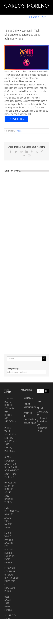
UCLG (39, 431)
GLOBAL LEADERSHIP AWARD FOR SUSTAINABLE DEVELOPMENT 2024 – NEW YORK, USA (11, 467)
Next (44, 17)
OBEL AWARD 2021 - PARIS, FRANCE (8, 603)
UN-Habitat (42, 428)
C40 (38, 424)
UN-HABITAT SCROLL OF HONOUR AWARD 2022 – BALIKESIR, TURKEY (10, 492)
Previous (35, 17)
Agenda (19, 131)
